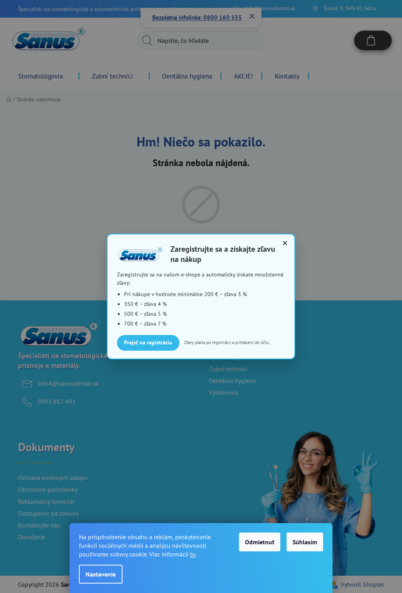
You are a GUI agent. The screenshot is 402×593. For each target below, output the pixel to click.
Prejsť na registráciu (148, 342)
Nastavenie (101, 574)
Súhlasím (304, 542)
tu (193, 554)
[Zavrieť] (285, 243)
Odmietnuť (259, 542)
